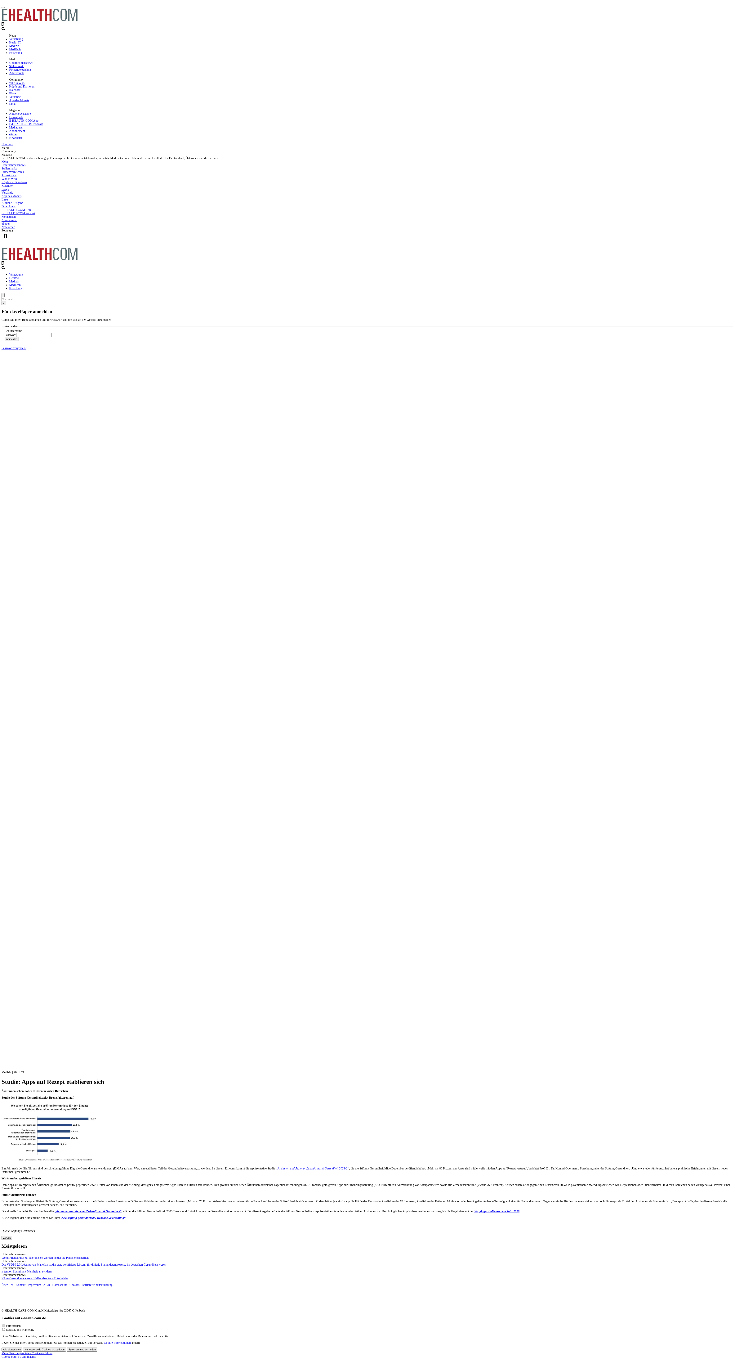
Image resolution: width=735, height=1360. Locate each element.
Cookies (74, 1284)
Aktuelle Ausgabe (20, 113)
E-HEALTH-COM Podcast (26, 124)
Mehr (5, 161)
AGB (46, 1284)
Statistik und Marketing (20, 1329)
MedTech (15, 49)
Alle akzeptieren (12, 1349)
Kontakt (20, 1284)
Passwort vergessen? (14, 348)
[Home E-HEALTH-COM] (40, 20)
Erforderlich (13, 1325)
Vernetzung (16, 39)
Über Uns (7, 1284)
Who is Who (16, 83)
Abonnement (17, 131)
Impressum (34, 1284)
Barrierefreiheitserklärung (97, 1284)
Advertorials (16, 73)
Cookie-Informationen (117, 1342)
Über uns (7, 144)
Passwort (10, 334)
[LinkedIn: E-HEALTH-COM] (21, 239)
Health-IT (15, 42)
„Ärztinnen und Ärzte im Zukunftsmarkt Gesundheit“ (88, 1211)
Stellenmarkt (16, 66)
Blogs (12, 93)
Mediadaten (16, 127)
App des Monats (19, 100)
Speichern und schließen (82, 1349)
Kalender (14, 90)
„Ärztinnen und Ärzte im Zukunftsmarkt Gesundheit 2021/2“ (312, 1168)
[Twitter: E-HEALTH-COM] (13, 239)
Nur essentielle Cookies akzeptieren (45, 1349)
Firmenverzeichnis (20, 69)
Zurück (7, 1237)
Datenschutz (59, 1284)
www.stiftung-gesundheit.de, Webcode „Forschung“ (93, 1217)
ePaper (13, 134)
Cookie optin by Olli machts (19, 1356)
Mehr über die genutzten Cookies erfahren (27, 1353)
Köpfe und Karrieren (21, 86)
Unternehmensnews (21, 62)
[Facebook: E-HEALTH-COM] (5, 239)
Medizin (14, 45)
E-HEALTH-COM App (23, 120)
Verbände (15, 96)
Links (12, 103)
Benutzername (13, 330)
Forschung (15, 52)
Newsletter (15, 137)
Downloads (16, 117)
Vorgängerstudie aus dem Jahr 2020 (496, 1211)
